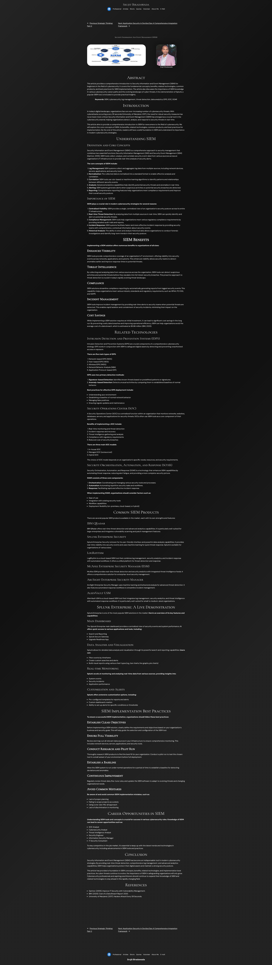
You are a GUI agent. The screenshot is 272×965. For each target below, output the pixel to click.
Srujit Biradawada (136, 4)
